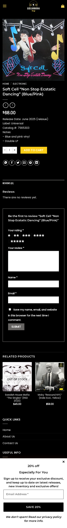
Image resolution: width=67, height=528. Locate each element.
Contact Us (10, 443)
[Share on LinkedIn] (37, 163)
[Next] (64, 387)
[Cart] (62, 6)
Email (12, 293)
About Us (9, 436)
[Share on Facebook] (12, 163)
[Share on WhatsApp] (6, 163)
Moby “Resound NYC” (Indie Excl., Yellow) (50, 396)
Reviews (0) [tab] (8, 183)
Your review (16, 248)
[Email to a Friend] (24, 163)
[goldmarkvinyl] (33, 6)
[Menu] (5, 6)
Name (13, 277)
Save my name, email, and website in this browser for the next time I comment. (32, 315)
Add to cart (33, 150)
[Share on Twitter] (18, 163)
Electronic (20, 83)
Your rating (16, 230)
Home (6, 83)
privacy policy (51, 517)
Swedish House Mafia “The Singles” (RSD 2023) (17, 397)
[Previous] (2, 387)
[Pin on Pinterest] (30, 163)
